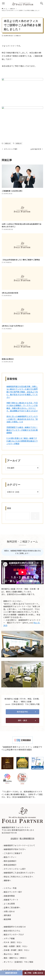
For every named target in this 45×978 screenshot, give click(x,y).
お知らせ (18, 36)
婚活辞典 (7, 919)
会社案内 (14, 838)
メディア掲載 (9, 938)
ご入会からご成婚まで (12, 853)
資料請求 (7, 915)
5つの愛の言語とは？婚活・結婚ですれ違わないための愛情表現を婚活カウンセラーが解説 (22, 441)
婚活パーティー (10, 857)
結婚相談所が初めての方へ (14, 849)
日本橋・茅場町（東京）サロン (16, 950)
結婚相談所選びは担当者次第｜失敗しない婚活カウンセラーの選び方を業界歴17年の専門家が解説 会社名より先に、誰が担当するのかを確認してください (22, 391)
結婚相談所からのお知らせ (14, 926)
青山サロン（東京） (11, 954)
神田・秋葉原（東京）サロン (15, 946)
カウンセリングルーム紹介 (14, 869)
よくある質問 (9, 903)
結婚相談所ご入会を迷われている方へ (19, 872)
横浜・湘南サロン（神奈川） (15, 958)
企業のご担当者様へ (11, 907)
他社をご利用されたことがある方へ (18, 876)
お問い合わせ (9, 911)
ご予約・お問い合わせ (34, 973)
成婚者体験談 (9, 896)
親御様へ (7, 880)
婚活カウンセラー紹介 (12, 892)
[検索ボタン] (41, 3)
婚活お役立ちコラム (11, 930)
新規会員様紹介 (10, 865)
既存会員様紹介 (10, 861)
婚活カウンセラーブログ (13, 934)
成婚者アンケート (10, 899)
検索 (9, 508)
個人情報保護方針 (27, 838)
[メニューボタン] (3, 3)
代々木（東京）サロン (12, 942)
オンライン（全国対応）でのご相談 (18, 962)
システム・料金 (10, 888)
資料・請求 (22, 720)
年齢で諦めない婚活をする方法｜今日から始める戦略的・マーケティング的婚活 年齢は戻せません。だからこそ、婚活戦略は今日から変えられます (22, 406)
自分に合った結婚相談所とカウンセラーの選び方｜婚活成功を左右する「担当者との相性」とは (22, 419)
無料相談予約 (22, 711)
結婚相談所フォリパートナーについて (19, 845)
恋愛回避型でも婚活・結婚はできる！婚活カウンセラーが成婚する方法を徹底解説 (22, 430)
